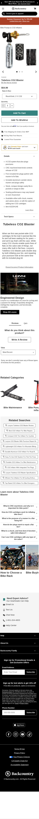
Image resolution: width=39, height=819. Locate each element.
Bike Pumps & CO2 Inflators (11, 28)
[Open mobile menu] (3, 8)
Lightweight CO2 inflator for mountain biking (21, 446)
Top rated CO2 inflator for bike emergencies (20, 483)
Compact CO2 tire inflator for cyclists (20, 436)
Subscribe (31, 672)
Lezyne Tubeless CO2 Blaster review (20, 425)
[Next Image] (36, 72)
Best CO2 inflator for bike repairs (21, 431)
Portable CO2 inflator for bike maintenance (20, 462)
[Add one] (12, 106)
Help (2, 635)
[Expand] (34, 147)
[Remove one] (3, 106)
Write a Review (19, 339)
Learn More (29, 210)
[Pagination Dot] (18, 23)
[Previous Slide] (1, 3)
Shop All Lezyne (10, 312)
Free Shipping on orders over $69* (15, 132)
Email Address (8, 667)
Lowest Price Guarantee (12, 140)
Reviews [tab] (15, 323)
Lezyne (3, 77)
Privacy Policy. (27, 703)
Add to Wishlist (19, 120)
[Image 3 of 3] (22, 72)
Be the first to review (9, 83)
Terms (19, 703)
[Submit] (4, 14)
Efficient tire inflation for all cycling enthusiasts (21, 478)
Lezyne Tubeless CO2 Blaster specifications (20, 473)
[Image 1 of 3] (17, 72)
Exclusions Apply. (7, 692)
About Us (4, 643)
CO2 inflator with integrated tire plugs (20, 467)
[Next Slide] (37, 3)
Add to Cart (19, 113)
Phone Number (8, 708)
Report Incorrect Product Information (19, 267)
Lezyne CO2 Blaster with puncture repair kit (20, 441)
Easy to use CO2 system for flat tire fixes (20, 457)
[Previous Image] (3, 72)
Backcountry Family (8, 651)
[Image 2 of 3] (19, 72)
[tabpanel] (19, 348)
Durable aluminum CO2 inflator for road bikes (20, 452)
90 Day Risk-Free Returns (12, 136)
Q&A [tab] (25, 323)
